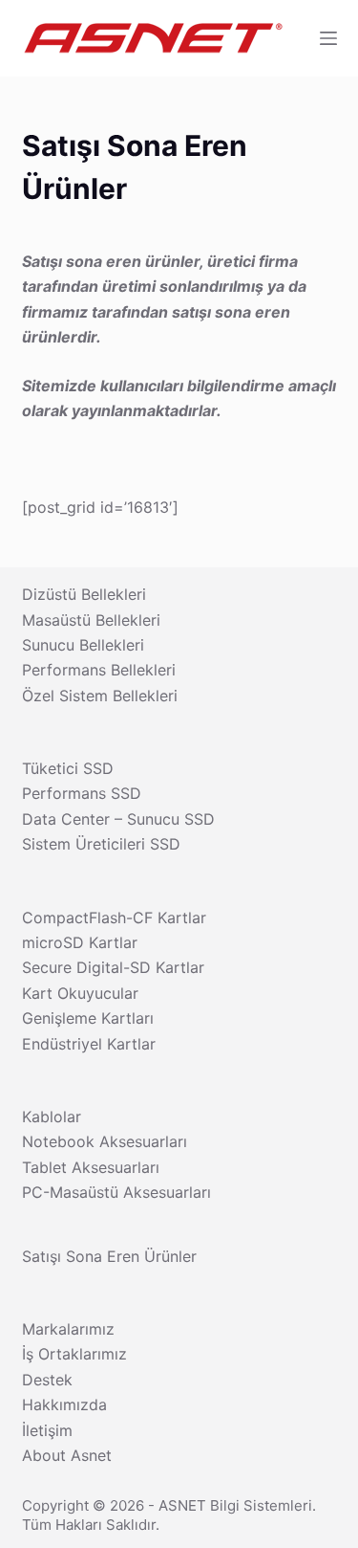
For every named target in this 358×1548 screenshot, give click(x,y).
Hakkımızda (64, 1404)
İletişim (47, 1430)
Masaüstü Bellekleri (91, 620)
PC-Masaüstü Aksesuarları (116, 1192)
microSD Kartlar (79, 942)
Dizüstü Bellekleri (84, 594)
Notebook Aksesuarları (104, 1141)
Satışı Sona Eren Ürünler (109, 1256)
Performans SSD (81, 793)
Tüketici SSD (68, 768)
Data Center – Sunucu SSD (118, 819)
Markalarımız (68, 1328)
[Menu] (328, 38)
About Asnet (67, 1455)
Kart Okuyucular (80, 993)
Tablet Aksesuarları (90, 1167)
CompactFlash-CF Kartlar (114, 917)
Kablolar (51, 1116)
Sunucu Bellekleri (83, 644)
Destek (47, 1379)
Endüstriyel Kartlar (89, 1043)
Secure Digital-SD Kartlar (113, 967)
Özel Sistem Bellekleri (100, 695)
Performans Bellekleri (99, 669)
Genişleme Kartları (88, 1018)
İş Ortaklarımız (74, 1353)
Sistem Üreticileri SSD (101, 843)
